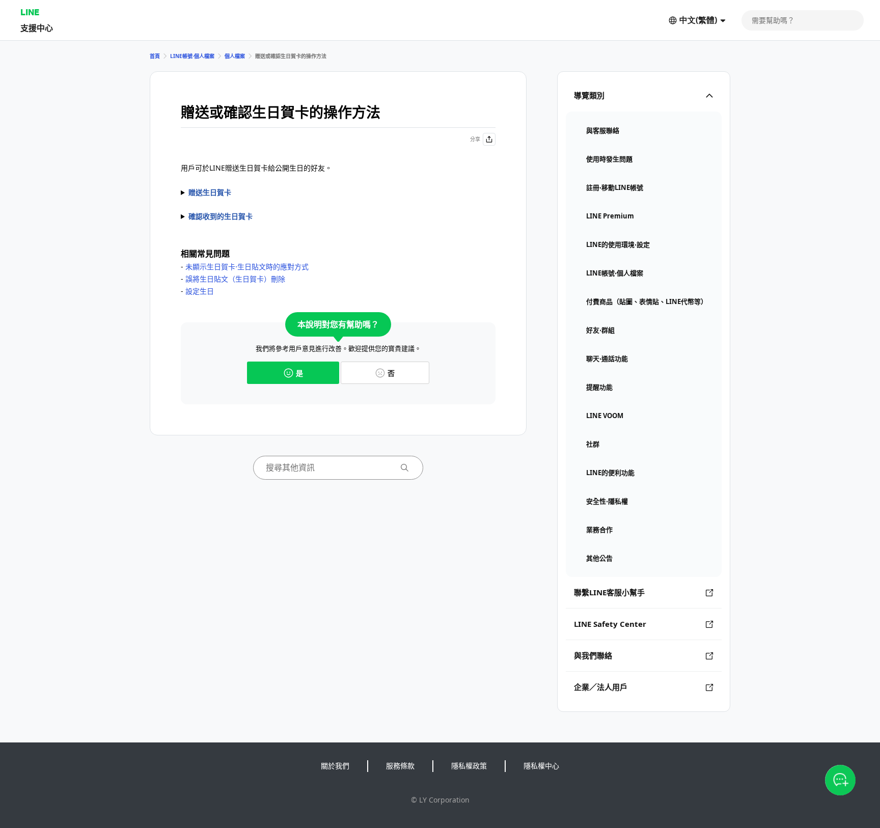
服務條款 (400, 765)
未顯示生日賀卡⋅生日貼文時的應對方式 (247, 266)
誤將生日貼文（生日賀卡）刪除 (235, 279)
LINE (29, 12)
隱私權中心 (541, 765)
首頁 (155, 56)
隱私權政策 (469, 765)
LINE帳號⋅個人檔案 (192, 56)
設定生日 (199, 291)
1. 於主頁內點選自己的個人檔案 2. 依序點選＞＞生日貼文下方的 (335, 217)
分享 (475, 139)
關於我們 (335, 765)
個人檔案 (235, 56)
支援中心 (36, 27)
